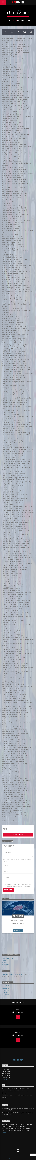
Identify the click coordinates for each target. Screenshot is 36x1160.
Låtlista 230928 (6, 986)
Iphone (4, 962)
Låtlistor (18, 10)
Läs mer (4, 1132)
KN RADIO (18, 1060)
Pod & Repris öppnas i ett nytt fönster (12, 974)
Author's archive (18, 834)
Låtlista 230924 (6, 994)
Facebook (4, 1079)
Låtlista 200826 (18, 1035)
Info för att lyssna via (7, 958)
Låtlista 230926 (6, 990)
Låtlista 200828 (18, 1012)
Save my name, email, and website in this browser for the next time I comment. (19, 885)
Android (4, 960)
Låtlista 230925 (6, 992)
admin (15, 20)
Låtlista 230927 (6, 988)
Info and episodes (18, 930)
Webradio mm (6, 964)
